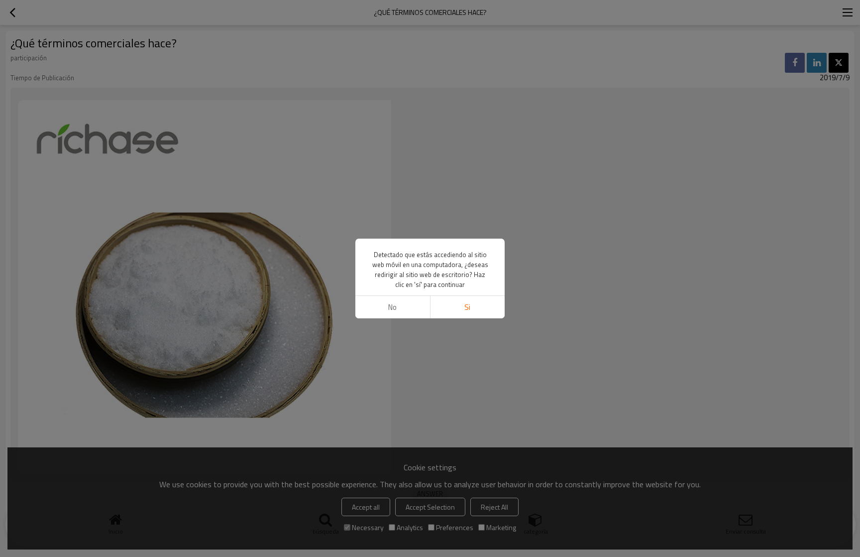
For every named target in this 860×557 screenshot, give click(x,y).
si (467, 307)
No (392, 307)
